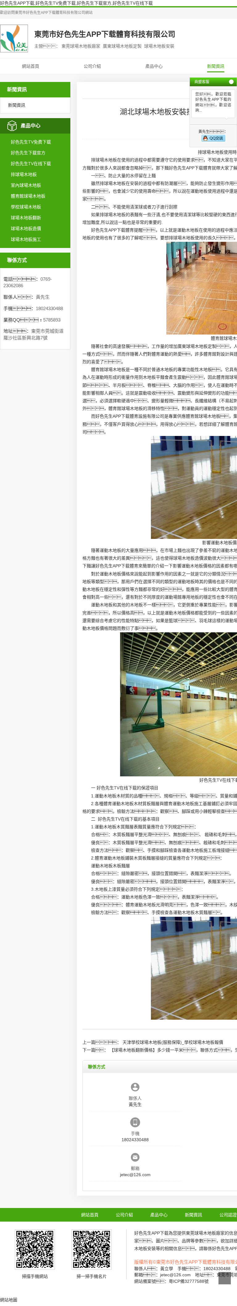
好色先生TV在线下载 (31, 163)
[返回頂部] (224, 1278)
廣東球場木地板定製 (196, 346)
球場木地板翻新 (26, 217)
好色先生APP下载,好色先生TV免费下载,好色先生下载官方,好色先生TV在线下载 (76, 3)
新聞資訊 (215, 66)
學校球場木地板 (26, 206)
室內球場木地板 (26, 185)
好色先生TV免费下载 (31, 141)
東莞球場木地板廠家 (205, 1233)
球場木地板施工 (26, 239)
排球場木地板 (24, 174)
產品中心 (154, 66)
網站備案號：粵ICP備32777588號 (171, 1281)
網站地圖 (8, 1299)
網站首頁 (30, 66)
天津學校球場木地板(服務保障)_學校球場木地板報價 (173, 1042)
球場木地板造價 (26, 228)
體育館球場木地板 (28, 196)
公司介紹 (92, 66)
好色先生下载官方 (28, 152)
